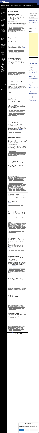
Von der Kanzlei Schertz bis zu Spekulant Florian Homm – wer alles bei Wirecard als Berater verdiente (16, 163)
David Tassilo (23, 72)
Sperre (2, 69)
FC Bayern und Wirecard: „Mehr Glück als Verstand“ (17, 196)
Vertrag (5, 84)
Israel (23, 226)
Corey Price (19, 72)
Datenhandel (2, 24)
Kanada (14, 73)
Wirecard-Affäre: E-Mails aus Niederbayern (16, 258)
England (4, 30)
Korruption (18, 184)
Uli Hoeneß (18, 205)
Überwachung (17, 189)
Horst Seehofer (20, 327)
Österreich (10, 29)
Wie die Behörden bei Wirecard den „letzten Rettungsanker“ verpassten (16, 39)
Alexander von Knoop (11, 176)
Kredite (17, 307)
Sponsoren (15, 205)
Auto (1, 19)
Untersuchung (14, 271)
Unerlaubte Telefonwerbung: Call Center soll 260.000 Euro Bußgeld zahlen (33, 72)
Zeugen (16, 115)
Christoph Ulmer (16, 178)
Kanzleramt (14, 154)
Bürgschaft (15, 305)
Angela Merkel (10, 326)
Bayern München (11, 205)
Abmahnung (3, 12)
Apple (1, 18)
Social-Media (11, 5)
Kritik (16, 73)
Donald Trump (15, 225)
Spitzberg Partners (18, 329)
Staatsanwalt (3, 70)
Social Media (13, 188)
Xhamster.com (18, 74)
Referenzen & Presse (28, 5)
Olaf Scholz (14, 289)
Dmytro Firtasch (11, 225)
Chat (9, 224)
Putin (13, 29)
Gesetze (2, 39)
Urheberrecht (3, 76)
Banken (10, 222)
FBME (20, 225)
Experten (3, 32)
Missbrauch (2, 54)
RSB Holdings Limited (11, 30)
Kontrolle (2, 46)
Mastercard (20, 73)
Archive (20, 5)
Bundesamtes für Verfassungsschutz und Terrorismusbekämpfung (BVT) (17, 152)
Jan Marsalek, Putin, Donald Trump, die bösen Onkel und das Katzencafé (17, 212)
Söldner (22, 30)
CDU (18, 305)
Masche (2, 53)
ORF (16, 186)
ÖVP (12, 155)
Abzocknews (10, 14)
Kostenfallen (3, 48)
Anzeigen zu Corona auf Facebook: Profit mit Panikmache (33, 63)
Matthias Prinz (22, 185)
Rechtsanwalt (21, 187)
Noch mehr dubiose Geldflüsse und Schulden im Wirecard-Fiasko (17, 81)
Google (2, 41)
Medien (9, 186)
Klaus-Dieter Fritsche (19, 154)
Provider (2, 59)
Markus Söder (10, 329)
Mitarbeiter (2, 55)
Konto (4, 45)
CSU (20, 326)
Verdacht (2, 84)
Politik (13, 270)
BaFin (14, 50)
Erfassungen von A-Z (16, 5)
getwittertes (36, 21)
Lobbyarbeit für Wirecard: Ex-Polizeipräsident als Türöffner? (17, 316)
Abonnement (3, 14)
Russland (16, 30)
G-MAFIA (3, 35)
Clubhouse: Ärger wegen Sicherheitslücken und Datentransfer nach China (33, 96)
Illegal (2, 43)
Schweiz (2, 63)
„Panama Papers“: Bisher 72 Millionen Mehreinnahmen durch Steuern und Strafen (33, 91)
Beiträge (34, 20)
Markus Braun (18, 185)
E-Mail (2, 30)
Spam (4, 68)
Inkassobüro (2, 44)
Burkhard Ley (14, 326)
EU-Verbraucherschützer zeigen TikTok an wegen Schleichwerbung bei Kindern (33, 85)
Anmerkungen (13, 14)
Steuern (2, 71)
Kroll (21, 184)
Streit (1, 72)
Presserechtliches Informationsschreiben (14, 187)
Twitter (14, 189)
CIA (17, 224)
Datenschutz (33, 5)
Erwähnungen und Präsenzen (33, 20)
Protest (4, 58)
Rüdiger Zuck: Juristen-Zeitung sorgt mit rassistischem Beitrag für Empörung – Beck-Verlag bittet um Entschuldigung (33, 100)
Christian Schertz (11, 178)
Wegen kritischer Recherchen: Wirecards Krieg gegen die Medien (16, 240)
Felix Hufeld (10, 289)
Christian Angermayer (13, 224)
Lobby (9, 185)
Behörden (18, 50)
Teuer (4, 74)
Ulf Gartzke (22, 329)
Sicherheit (19, 30)
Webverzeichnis (3, 5)
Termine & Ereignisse (18, 58)
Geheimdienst (15, 153)
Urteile (2, 77)
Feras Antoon (10, 73)
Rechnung (2, 60)
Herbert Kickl (24, 153)
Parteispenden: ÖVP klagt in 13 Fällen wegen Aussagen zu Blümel (33, 87)
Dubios (3, 29)
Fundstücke (17, 14)
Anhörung (10, 72)
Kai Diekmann (18, 306)
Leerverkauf (24, 184)
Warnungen (30, 20)
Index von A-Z (7, 5)
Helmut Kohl (20, 153)
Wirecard (14, 31)
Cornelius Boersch (21, 178)
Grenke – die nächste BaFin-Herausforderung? (32, 81)
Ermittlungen (3, 31)
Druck (1, 29)
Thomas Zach (10, 189)
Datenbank (10, 153)
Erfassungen (33, 19)
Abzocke (3, 16)
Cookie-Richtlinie (25, 431)
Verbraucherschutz (3, 81)
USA (24, 30)
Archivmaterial (33, 21)
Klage (2, 45)
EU (1, 32)
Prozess (4, 59)
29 (17, 333)
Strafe (4, 71)
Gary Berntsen (10, 226)
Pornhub (10, 74)
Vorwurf (10, 115)
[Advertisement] (33, 44)
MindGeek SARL (24, 73)
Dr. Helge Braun (10, 327)
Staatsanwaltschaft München (19, 188)
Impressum (33, 431)
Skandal (21, 289)
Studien (3, 72)
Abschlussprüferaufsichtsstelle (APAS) (13, 288)
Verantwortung (22, 189)
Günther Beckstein (16, 327)
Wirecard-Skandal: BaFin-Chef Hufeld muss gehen (17, 278)
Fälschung (2, 34)
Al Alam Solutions (11, 50)
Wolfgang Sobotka (11, 232)
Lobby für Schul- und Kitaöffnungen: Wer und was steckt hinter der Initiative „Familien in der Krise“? (33, 76)
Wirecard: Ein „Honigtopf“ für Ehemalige (17, 295)
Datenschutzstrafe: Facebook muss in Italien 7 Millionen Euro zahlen (33, 78)
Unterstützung (23, 5)
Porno (13, 74)
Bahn (15, 176)
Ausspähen (3, 18)
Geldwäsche (10, 306)
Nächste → (20, 333)
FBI (18, 225)
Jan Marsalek (10, 154)
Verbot (3, 79)
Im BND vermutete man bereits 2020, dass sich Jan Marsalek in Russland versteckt (16, 18)
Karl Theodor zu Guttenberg (12, 184)
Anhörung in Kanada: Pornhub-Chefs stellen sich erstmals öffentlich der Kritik (16, 62)
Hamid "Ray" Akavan (19, 226)
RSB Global (16, 29)
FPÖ (22, 225)
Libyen (23, 154)
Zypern (15, 232)
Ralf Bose (18, 289)
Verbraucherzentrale (3, 83)
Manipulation (2, 52)
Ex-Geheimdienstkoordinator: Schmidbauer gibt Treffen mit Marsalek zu (17, 141)
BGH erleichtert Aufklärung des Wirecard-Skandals (15, 123)
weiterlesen (23, 47)
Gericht (2, 38)
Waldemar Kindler (19, 271)
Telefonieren (3, 73)
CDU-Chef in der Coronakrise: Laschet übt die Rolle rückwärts (33, 69)
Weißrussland (10, 31)
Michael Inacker (13, 186)
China (18, 326)
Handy (3, 42)
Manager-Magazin (13, 185)
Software (2, 68)
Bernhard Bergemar (14, 72)
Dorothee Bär (23, 326)
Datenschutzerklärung (29, 431)
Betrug (2, 22)
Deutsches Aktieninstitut (22, 224)
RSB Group (19, 29)
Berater (18, 176)
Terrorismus (10, 271)
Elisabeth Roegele (22, 50)
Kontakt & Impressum (3, 7)
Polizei (14, 329)
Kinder (5, 44)
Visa (15, 74)
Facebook (2, 33)
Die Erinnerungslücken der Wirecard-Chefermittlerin (16, 100)
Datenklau (2, 25)
